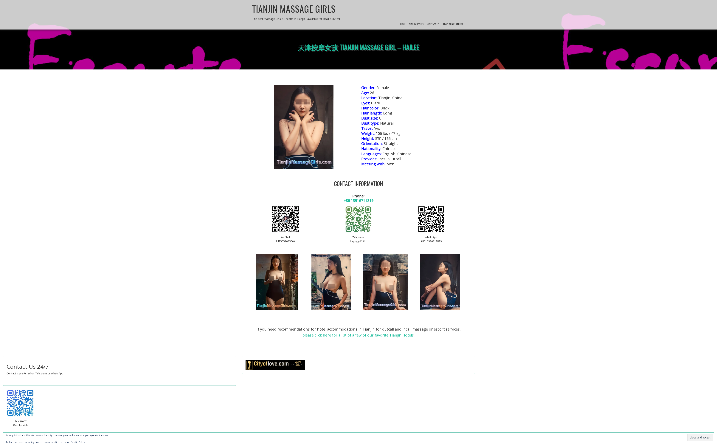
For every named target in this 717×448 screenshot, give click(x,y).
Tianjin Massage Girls (294, 8)
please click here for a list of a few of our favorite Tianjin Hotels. (358, 335)
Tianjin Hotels (416, 24)
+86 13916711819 (358, 200)
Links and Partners (453, 24)
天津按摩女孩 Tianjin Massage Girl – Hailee (358, 47)
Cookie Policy (78, 442)
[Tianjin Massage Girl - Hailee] (276, 282)
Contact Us (433, 24)
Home (402, 24)
